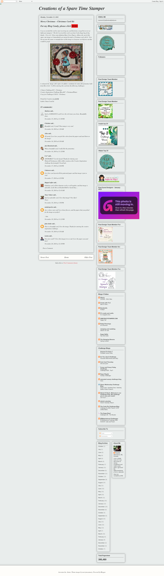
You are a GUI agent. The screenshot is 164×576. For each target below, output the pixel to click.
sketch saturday (105, 401)
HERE (74, 26)
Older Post (88, 257)
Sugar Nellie (104, 334)
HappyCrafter (49, 182)
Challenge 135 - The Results (108, 415)
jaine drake (48, 224)
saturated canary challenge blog (110, 379)
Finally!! (102, 309)
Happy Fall (103, 320)
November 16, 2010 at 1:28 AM (54, 129)
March (100, 461)
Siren (101, 381)
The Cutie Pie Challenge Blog (109, 406)
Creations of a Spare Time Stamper (72, 8)
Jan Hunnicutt (49, 146)
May (99, 455)
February (101, 464)
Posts (102, 433)
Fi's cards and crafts (107, 313)
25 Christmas (104, 325)
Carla (77, 33)
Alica (46, 133)
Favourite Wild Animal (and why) (109, 358)
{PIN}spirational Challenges (109, 418)
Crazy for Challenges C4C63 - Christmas (52, 94)
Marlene (47, 111)
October (100, 446)
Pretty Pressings (105, 323)
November (101, 473)
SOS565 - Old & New (106, 299)
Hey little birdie (104, 336)
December (101, 470)
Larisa (47, 236)
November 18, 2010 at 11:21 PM (54, 219)
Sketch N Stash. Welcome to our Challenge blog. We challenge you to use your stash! (110, 394)
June (99, 452)
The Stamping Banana (107, 339)
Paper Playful (104, 374)
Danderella (103, 308)
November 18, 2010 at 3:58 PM (54, 203)
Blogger (103, 572)
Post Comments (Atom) (70, 263)
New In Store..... (104, 304)
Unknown (48, 170)
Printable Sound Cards (106, 353)
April (99, 458)
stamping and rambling (107, 329)
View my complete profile (118, 474)
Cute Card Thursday (106, 362)
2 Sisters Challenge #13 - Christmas (51, 90)
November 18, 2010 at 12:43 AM (54, 190)
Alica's (102, 297)
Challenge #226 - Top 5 (106, 370)
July (99, 449)
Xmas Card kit (49, 101)
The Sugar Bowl (105, 413)
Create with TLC (105, 303)
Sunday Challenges (105, 375)
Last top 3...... (104, 397)
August (100, 482)
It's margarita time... (105, 314)
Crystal (117, 453)
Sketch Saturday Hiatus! (107, 402)
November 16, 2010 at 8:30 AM (54, 141)
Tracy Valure (49, 195)
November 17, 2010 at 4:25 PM (54, 178)
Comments (104, 436)
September (101, 479)
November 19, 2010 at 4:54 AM (54, 231)
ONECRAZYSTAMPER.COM (109, 318)
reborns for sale (104, 330)
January (100, 467)
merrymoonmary (87, 572)
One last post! (104, 363)
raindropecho (49, 207)
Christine (47, 123)
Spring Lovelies (104, 341)
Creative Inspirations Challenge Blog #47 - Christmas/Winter (58, 92)
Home (66, 257)
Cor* (46, 156)
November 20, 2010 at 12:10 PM (54, 244)
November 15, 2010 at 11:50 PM (54, 119)
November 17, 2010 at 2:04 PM (54, 166)
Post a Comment (48, 248)
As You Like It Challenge (108, 357)
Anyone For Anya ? (106, 351)
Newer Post (44, 257)
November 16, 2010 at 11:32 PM (54, 151)
